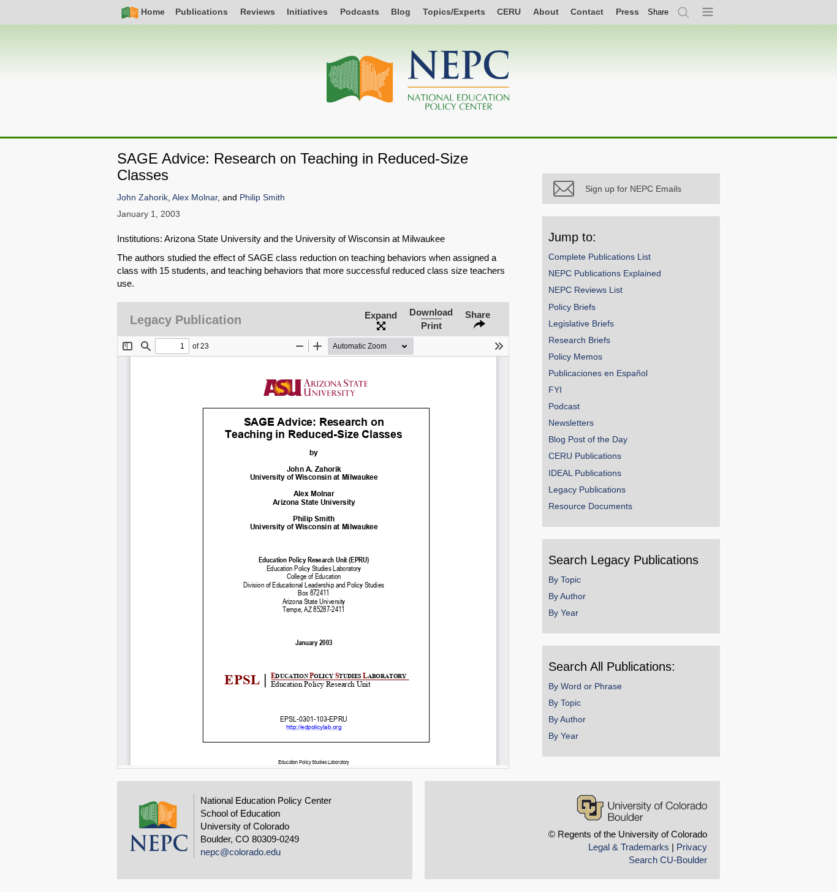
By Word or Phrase (585, 686)
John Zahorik (142, 197)
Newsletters (571, 423)
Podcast (564, 406)
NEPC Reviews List (585, 290)
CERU (509, 12)
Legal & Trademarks (628, 847)
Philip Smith (262, 197)
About (546, 12)
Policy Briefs (572, 307)
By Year (563, 613)
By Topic (564, 579)
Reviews (257, 12)
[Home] (418, 80)
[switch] (658, 12)
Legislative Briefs (581, 323)
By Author (567, 596)
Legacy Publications (587, 489)
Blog (401, 12)
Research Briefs (579, 340)
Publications (201, 12)
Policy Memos (575, 356)
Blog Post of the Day (587, 439)
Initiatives (307, 12)
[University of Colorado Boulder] (642, 808)
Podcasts (359, 12)
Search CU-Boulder (668, 860)
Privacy (691, 847)
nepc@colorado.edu (240, 852)
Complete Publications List (599, 257)
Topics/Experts (454, 12)
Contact (587, 12)
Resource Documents (590, 506)
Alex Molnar (195, 197)
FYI (555, 390)
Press (627, 12)
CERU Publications (584, 456)
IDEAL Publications (584, 473)
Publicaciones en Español (598, 373)
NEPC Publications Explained (604, 273)
